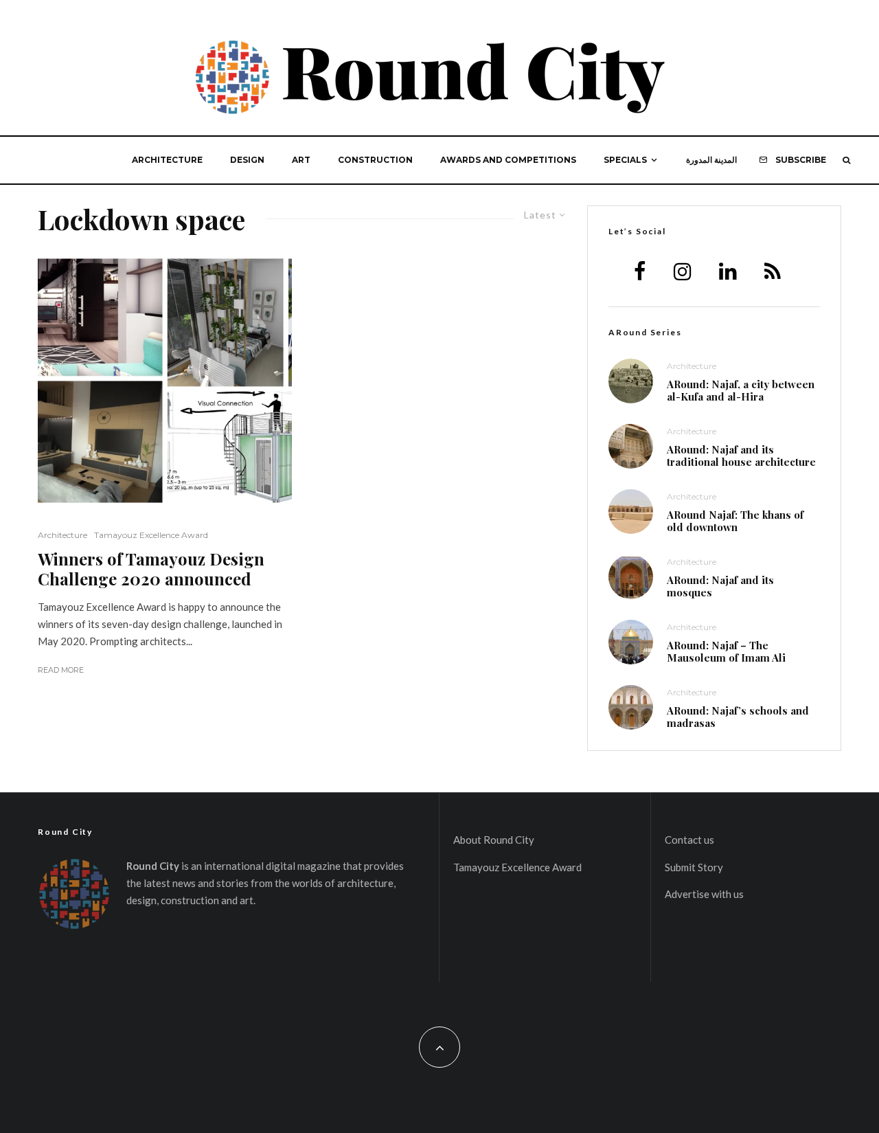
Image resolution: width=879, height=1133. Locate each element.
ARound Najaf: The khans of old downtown (735, 520)
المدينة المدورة (711, 160)
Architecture (167, 160)
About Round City (493, 839)
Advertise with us (704, 894)
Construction (375, 160)
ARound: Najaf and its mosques (720, 586)
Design (247, 160)
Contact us (689, 839)
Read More (61, 670)
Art (301, 160)
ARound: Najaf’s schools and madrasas (738, 716)
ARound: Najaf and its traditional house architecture (741, 455)
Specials (625, 160)
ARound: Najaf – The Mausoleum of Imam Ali (726, 651)
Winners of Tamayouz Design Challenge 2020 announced (151, 569)
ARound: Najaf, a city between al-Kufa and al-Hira (740, 390)
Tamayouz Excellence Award (151, 535)
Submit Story (694, 867)
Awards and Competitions (508, 160)
